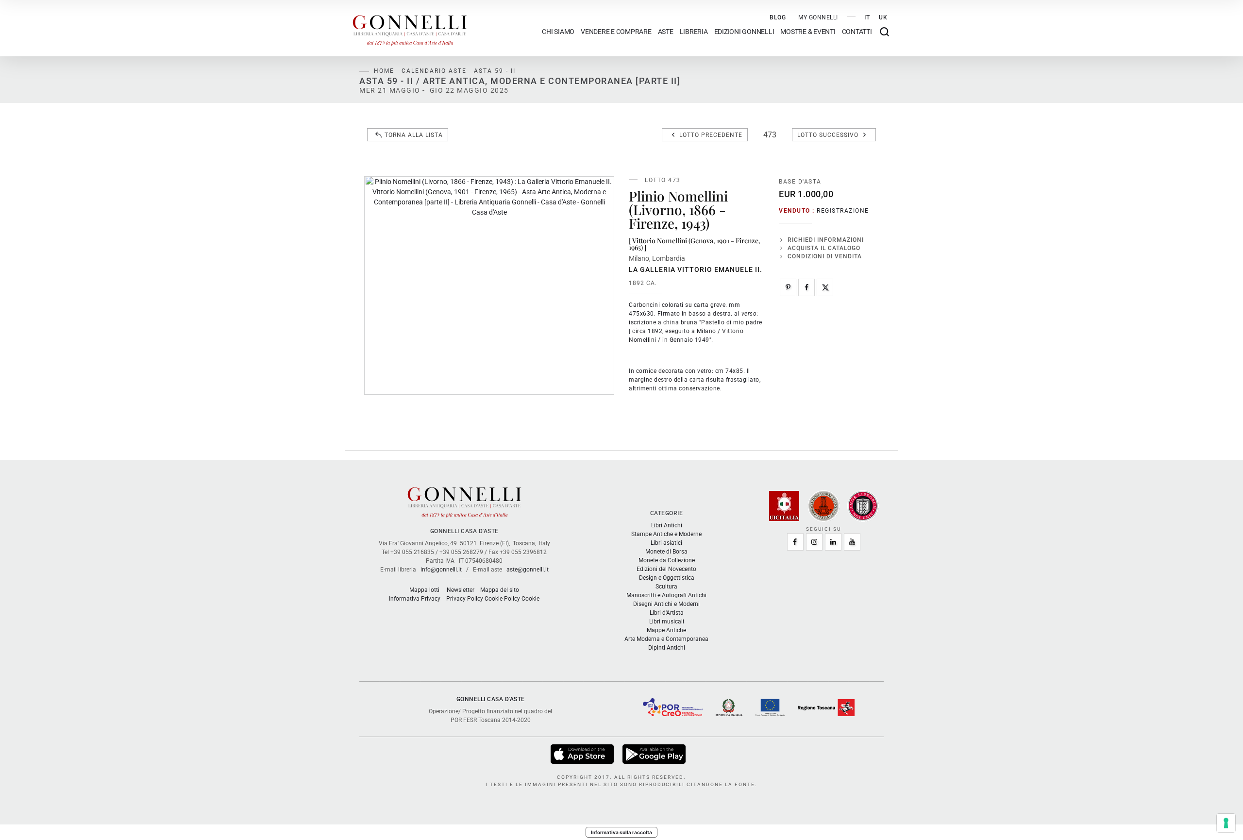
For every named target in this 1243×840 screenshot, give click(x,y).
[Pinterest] (788, 287)
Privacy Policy (464, 598)
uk (883, 17)
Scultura (666, 586)
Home (384, 70)
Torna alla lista (414, 135)
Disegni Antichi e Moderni (666, 604)
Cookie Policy (502, 598)
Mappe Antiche (666, 630)
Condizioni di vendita (825, 256)
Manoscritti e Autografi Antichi (666, 595)
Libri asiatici (666, 542)
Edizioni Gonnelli (744, 31)
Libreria (694, 31)
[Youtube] (852, 542)
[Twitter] (825, 287)
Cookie (530, 598)
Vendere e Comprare (616, 31)
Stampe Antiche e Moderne (666, 534)
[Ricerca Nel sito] (884, 32)
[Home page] (410, 28)
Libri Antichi (666, 525)
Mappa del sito (499, 590)
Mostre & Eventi (807, 31)
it (867, 17)
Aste (665, 31)
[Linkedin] (833, 542)
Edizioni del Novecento (666, 569)
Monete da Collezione (666, 560)
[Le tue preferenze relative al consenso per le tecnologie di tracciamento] (1226, 823)
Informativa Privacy (414, 598)
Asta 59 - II (495, 70)
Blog (778, 17)
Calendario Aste (434, 70)
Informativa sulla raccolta (621, 832)
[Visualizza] (583, 753)
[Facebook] (806, 287)
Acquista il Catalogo (824, 248)
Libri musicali (666, 621)
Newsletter (460, 590)
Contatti (857, 31)
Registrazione (843, 210)
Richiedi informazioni (826, 239)
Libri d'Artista (667, 612)
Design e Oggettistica (666, 577)
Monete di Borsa (666, 551)
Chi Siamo (558, 31)
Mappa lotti (424, 590)
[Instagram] (814, 542)
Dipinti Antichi (666, 647)
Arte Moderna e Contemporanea (666, 639)
